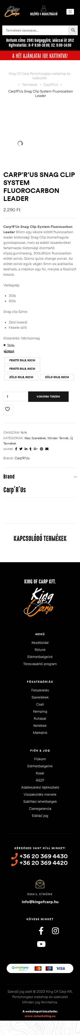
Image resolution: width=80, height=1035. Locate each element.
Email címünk (40, 894)
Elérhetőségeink (40, 656)
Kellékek (40, 725)
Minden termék (58, 438)
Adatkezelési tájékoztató (40, 787)
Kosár (40, 773)
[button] (70, 12)
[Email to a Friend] (47, 449)
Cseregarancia (40, 808)
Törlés (10, 345)
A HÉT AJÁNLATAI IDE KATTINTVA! (40, 55)
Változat (9, 352)
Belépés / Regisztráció (44, 14)
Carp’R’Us (22, 458)
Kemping (40, 711)
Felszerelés (40, 690)
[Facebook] (41, 930)
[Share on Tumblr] (30, 449)
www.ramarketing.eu (40, 1016)
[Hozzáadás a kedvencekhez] (8, 410)
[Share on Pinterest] (41, 449)
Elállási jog (40, 815)
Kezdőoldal (40, 642)
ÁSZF (40, 780)
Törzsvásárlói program (40, 664)
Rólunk (40, 649)
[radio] (22, 360)
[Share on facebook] (16, 449)
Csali (40, 704)
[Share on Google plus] (36, 449)
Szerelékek (40, 697)
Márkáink (40, 732)
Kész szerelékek (35, 438)
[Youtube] (41, 943)
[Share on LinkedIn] (26, 449)
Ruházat (40, 718)
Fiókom (40, 759)
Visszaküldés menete (40, 794)
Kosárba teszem (48, 396)
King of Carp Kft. (40, 582)
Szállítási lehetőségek (40, 801)
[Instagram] (55, 930)
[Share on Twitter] (21, 449)
